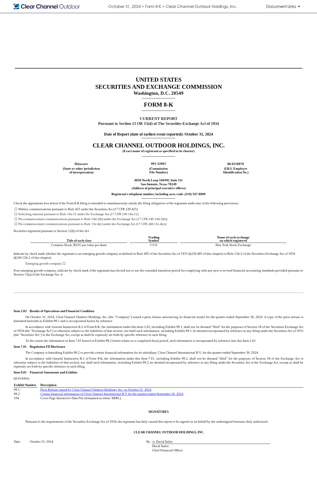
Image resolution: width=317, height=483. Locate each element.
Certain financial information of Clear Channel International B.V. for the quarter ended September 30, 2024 (111, 394)
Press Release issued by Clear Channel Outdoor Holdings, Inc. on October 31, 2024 (95, 389)
